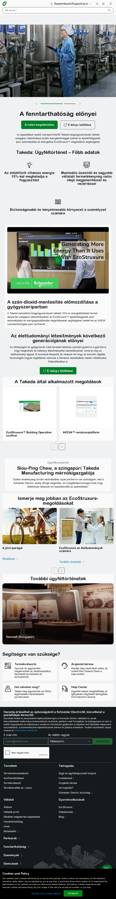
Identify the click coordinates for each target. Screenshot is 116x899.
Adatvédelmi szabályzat (25, 730)
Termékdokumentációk (16, 773)
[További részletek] (72, 562)
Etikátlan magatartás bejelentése (22, 816)
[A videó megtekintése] (39, 125)
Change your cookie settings (46, 893)
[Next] (62, 446)
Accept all (73, 893)
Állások (8, 807)
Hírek (7, 826)
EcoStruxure (65, 807)
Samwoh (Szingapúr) (20, 636)
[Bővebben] (10, 559)
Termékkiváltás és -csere (18, 787)
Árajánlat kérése (68, 783)
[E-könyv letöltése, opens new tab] (77, 125)
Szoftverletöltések (14, 778)
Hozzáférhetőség (13, 821)
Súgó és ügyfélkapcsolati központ (77, 773)
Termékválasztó (12, 783)
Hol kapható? (66, 787)
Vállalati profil (11, 812)
